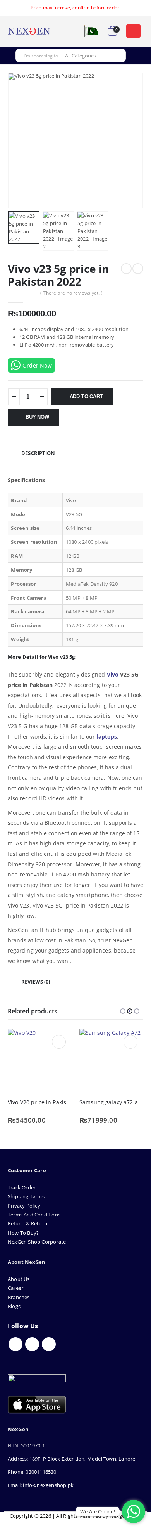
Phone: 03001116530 (32, 1471)
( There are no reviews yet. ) (71, 293)
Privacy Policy (24, 1205)
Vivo (112, 674)
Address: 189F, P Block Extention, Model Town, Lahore (71, 1458)
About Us (19, 1278)
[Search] (115, 55)
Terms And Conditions (34, 1214)
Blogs (14, 1306)
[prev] (126, 268)
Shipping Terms (26, 1196)
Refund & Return (27, 1223)
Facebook (15, 1344)
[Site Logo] (29, 31)
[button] (133, 31)
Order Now (37, 365)
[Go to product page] (40, 1061)
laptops (107, 736)
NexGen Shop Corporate (37, 1241)
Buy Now (37, 417)
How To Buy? (23, 1232)
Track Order (22, 1187)
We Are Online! (97, 1511)
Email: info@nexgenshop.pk (41, 1485)
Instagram (49, 1344)
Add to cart (86, 396)
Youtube (32, 1344)
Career (15, 1287)
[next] (137, 268)
